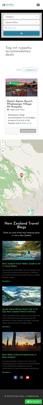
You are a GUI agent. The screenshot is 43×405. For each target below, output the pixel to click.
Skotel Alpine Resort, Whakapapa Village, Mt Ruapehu (20, 104)
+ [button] (3, 142)
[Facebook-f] (15, 377)
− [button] (3, 145)
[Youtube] (27, 377)
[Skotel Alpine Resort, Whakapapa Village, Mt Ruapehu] (21, 175)
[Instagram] (21, 377)
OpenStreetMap (30, 215)
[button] (38, 4)
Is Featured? (30, 70)
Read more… (27, 123)
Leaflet (14, 215)
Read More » (6, 281)
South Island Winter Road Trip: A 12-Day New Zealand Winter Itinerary (20, 310)
